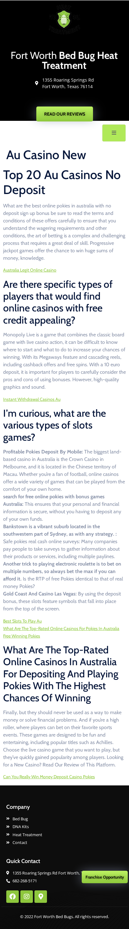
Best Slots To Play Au (22, 621)
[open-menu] (114, 133)
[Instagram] (26, 896)
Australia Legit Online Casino (29, 270)
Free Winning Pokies (21, 636)
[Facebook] (12, 896)
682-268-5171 (68, 100)
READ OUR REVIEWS (64, 114)
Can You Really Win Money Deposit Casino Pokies (49, 777)
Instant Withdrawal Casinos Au (31, 399)
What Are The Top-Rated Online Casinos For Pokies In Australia (61, 628)
